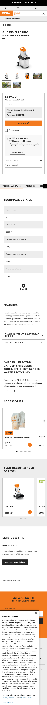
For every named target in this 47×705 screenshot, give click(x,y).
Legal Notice (7, 702)
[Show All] (23, 286)
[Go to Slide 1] (6, 76)
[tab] (7, 25)
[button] (23, 57)
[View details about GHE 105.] (18, 497)
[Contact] (18, 8)
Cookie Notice (27, 698)
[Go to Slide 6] (17, 86)
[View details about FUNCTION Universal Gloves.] (18, 428)
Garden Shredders (12, 19)
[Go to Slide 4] (37, 76)
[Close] (36, 613)
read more (8, 391)
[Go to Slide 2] (17, 76)
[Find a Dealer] (5, 8)
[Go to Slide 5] (6, 86)
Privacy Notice (8, 698)
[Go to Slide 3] (27, 76)
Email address (9, 608)
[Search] (36, 8)
